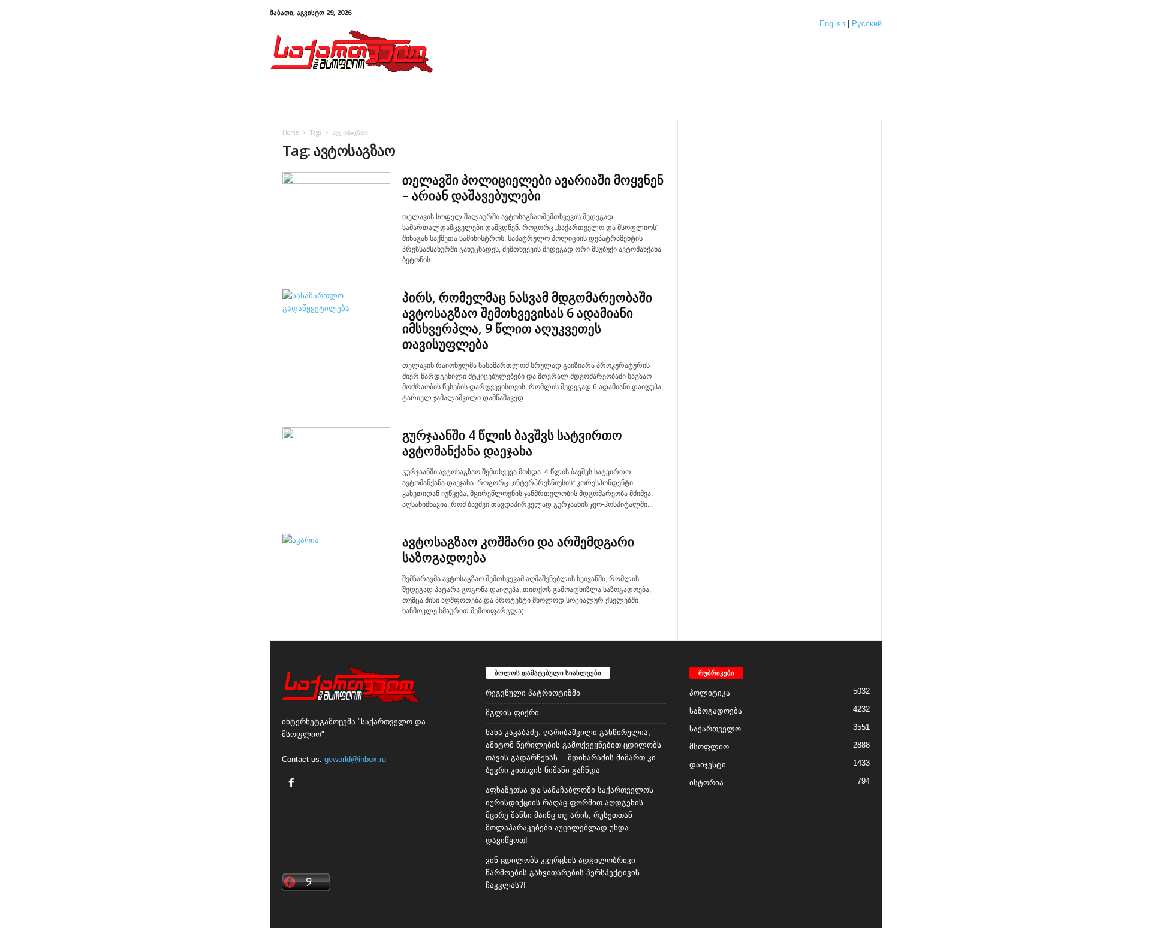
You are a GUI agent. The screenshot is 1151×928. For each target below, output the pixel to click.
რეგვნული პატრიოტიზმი (533, 692)
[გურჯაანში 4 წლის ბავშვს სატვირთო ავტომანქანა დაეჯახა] (336, 467)
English (832, 23)
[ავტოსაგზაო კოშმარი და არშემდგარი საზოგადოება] (336, 574)
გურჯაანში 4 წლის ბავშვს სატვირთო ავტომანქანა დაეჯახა (512, 443)
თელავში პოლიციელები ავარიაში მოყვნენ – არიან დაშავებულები (533, 187)
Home (290, 132)
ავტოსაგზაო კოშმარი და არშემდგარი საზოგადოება (518, 549)
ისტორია (706, 782)
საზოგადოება (715, 710)
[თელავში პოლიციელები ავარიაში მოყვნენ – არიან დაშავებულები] (336, 212)
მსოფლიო (709, 746)
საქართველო (715, 728)
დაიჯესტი (707, 764)
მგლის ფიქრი (512, 712)
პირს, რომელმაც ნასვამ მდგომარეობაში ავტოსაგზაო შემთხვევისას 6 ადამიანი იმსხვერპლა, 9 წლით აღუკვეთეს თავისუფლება (527, 320)
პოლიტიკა (709, 692)
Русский (867, 23)
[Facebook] (293, 783)
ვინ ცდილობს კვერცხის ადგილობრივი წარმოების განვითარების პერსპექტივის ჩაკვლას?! (563, 873)
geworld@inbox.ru (355, 759)
